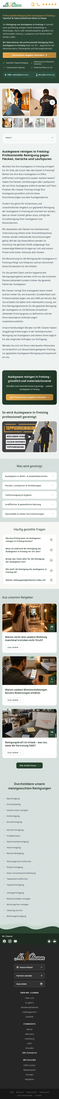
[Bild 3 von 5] (29, 123)
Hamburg (29, 1038)
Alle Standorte (29, 1052)
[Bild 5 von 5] (51, 123)
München (29, 1034)
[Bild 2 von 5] (18, 123)
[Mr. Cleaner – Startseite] (29, 956)
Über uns (29, 998)
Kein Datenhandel (24, 1095)
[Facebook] (4, 941)
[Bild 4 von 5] (40, 123)
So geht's (29, 1002)
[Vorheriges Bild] (6, 102)
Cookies (38, 1095)
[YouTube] (15, 941)
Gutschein (21, 983)
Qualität (29, 1016)
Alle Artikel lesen (29, 765)
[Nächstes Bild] (52, 102)
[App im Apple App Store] (49, 941)
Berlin (30, 1029)
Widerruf (20, 1092)
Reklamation (29, 1069)
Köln (29, 1043)
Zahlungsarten (29, 1012)
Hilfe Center (29, 1065)
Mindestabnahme (29, 1007)
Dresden (29, 1048)
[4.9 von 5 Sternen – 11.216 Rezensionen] (49, 4)
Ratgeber (29, 1079)
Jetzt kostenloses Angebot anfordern (29, 397)
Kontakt (29, 1074)
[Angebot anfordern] (33, 4)
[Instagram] (10, 941)
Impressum (44, 1092)
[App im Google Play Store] (54, 941)
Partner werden (24, 975)
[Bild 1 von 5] (7, 123)
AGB (11, 1092)
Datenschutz (31, 1092)
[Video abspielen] (29, 436)
